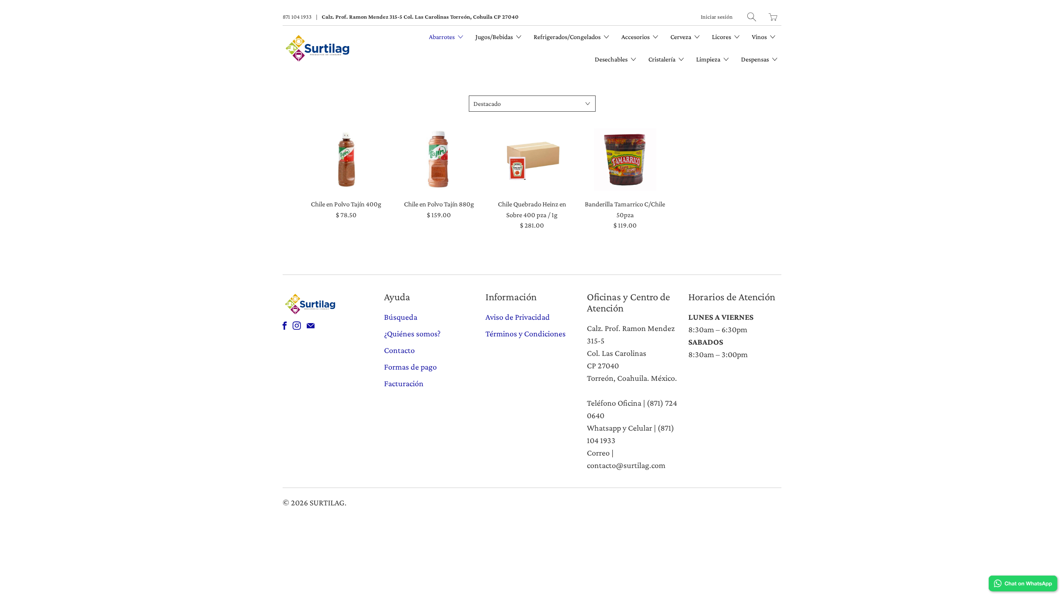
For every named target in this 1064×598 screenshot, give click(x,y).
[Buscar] (751, 16)
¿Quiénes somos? (412, 333)
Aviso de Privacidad (517, 316)
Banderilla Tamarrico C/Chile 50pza (625, 159)
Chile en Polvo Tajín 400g (346, 159)
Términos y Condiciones (525, 333)
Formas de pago (410, 366)
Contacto (399, 350)
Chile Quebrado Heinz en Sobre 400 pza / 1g (532, 159)
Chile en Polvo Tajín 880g (439, 159)
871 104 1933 (297, 16)
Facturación (404, 383)
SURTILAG (327, 502)
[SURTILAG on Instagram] (297, 325)
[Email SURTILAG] (311, 325)
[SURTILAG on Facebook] (285, 325)
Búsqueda (400, 316)
